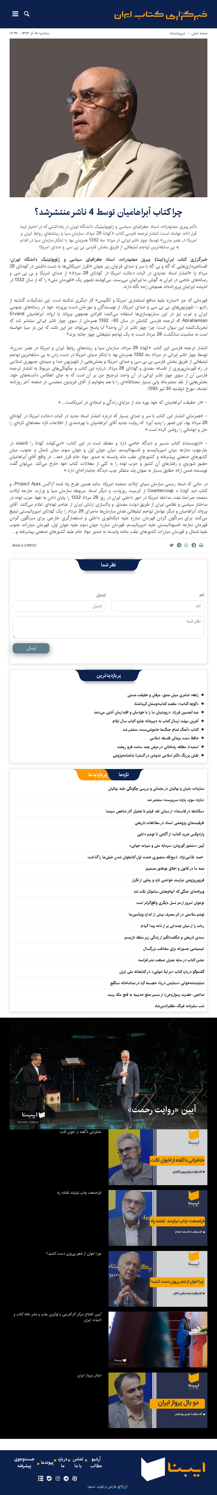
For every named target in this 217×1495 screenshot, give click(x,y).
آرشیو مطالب (96, 1462)
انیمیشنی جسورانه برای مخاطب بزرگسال (173, 949)
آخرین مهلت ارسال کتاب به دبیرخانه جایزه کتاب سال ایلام (156, 721)
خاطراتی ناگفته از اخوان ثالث (80, 1132)
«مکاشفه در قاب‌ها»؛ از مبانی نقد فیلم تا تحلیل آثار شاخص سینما (155, 811)
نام (201, 595)
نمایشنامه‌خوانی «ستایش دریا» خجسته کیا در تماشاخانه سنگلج (157, 983)
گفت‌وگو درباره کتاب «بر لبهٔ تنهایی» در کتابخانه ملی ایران (161, 972)
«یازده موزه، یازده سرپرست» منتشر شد (175, 800)
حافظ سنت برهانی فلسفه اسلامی (174, 738)
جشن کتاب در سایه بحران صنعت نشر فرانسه (171, 960)
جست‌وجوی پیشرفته (24, 1462)
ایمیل (101, 595)
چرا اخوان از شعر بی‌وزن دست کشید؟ (73, 1253)
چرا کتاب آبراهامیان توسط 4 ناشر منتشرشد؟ (108, 212)
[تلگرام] (66, 1479)
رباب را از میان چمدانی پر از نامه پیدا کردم (172, 926)
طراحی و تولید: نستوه (102, 1486)
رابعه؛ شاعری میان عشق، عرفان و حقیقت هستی (163, 695)
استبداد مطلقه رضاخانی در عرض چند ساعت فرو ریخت (158, 747)
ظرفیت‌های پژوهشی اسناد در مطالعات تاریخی (169, 823)
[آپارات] (74, 1479)
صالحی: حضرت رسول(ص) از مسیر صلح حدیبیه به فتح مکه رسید (155, 995)
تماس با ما (78, 1462)
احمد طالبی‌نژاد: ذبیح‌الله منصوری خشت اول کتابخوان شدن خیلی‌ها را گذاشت (146, 857)
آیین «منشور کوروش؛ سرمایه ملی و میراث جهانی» (166, 845)
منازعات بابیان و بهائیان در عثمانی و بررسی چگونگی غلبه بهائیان (156, 788)
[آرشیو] (40, 1479)
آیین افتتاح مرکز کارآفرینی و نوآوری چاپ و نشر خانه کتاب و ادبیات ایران (57, 1317)
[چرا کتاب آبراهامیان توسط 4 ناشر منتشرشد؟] (108, 118)
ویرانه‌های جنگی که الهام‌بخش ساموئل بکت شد (168, 891)
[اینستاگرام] (57, 1479)
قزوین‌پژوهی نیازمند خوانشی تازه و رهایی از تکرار (168, 880)
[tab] (124, 774)
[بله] (49, 1479)
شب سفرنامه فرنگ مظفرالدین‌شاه (179, 1006)
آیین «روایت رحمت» (161, 1110)
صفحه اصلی (199, 33)
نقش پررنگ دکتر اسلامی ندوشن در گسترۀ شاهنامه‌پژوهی (156, 755)
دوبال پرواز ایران (89, 1375)
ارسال (31, 648)
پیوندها (47, 1462)
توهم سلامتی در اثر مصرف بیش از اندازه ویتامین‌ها (166, 914)
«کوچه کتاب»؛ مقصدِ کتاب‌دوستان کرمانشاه (166, 704)
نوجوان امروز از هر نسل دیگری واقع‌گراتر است (170, 903)
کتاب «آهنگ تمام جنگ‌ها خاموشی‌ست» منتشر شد (161, 730)
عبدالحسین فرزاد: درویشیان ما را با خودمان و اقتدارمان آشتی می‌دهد (146, 712)
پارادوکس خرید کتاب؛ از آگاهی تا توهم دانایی (170, 834)
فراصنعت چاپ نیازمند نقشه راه (79, 1192)
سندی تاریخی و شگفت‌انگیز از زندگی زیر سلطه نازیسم (164, 937)
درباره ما (62, 1462)
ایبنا (160, 15)
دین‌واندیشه (177, 33)
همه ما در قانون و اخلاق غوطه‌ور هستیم (175, 868)
